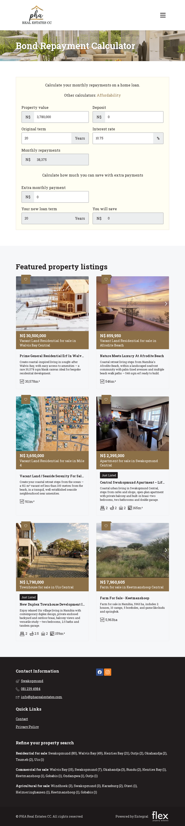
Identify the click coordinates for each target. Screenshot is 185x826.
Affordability (109, 95)
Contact (22, 719)
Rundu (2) (133, 769)
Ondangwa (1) (73, 776)
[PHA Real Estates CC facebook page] (99, 672)
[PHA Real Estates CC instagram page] (107, 672)
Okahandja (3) (114, 769)
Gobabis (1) (54, 776)
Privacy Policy (27, 727)
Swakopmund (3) (87, 786)
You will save (104, 208)
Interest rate (103, 129)
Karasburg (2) (112, 786)
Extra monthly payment (43, 187)
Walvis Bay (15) (61, 769)
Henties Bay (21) (116, 753)
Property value (35, 107)
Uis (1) (39, 759)
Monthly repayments (40, 150)
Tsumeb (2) (24, 759)
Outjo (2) (137, 753)
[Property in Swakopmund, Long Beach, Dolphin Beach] (37, 15)
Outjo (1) (92, 776)
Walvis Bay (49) (90, 753)
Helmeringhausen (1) (33, 792)
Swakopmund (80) (62, 753)
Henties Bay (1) (154, 769)
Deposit (99, 107)
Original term (33, 129)
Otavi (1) (130, 786)
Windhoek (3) (61, 786)
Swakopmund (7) (88, 769)
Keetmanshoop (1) (30, 776)
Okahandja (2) (155, 753)
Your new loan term (39, 208)
